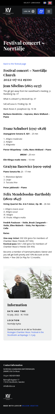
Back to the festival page (14, 63)
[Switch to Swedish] (45, 3)
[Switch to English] (50, 3)
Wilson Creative (30, 406)
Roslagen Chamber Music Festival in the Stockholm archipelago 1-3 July (25, 333)
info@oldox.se (9, 386)
